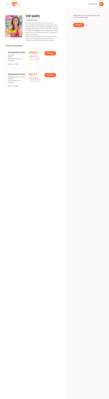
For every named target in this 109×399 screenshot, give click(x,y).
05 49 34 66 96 (93, 4)
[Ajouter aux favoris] (87, 25)
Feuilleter (79, 25)
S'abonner (50, 53)
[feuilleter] (13, 26)
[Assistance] (101, 4)
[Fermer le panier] (7, 4)
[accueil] (16, 4)
